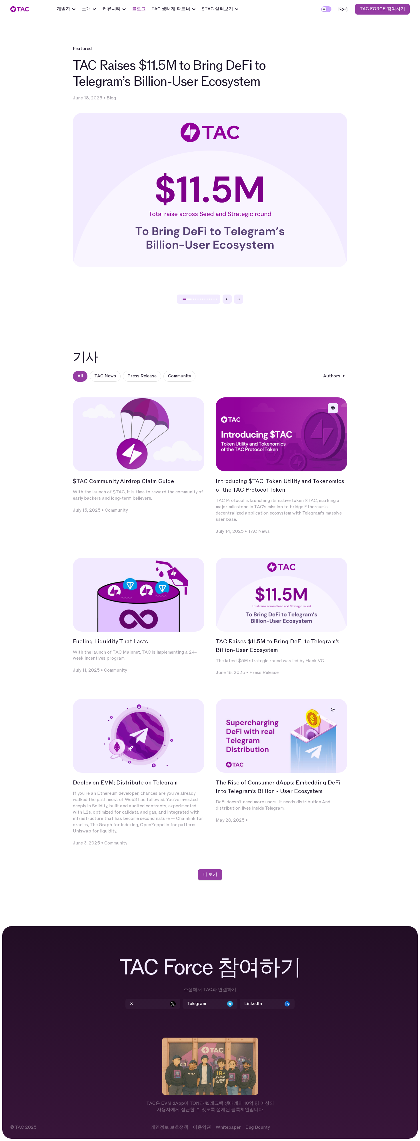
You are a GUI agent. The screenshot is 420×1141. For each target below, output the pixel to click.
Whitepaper (228, 1127)
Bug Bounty (257, 1127)
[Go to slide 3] (193, 299)
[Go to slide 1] (180, 299)
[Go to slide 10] (209, 299)
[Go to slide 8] (204, 299)
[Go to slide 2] (187, 299)
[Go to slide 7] (202, 299)
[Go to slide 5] (198, 299)
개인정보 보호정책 (169, 1127)
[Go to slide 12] (214, 299)
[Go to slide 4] (195, 299)
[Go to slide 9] (207, 299)
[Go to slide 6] (200, 299)
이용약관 (202, 1127)
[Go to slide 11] (211, 299)
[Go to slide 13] (216, 299)
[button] (66, 9)
